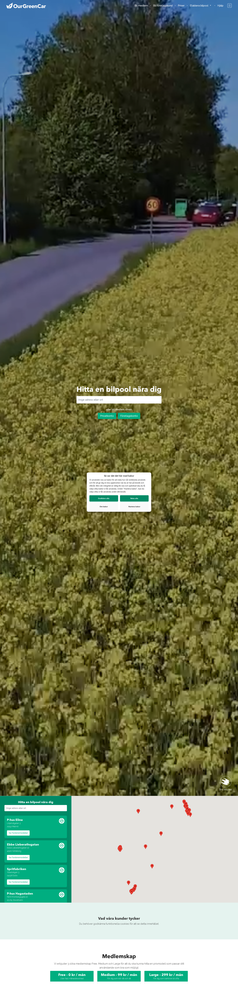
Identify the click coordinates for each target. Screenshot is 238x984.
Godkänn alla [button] (103, 498)
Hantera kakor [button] (134, 506)
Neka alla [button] (134, 498)
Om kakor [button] (104, 506)
